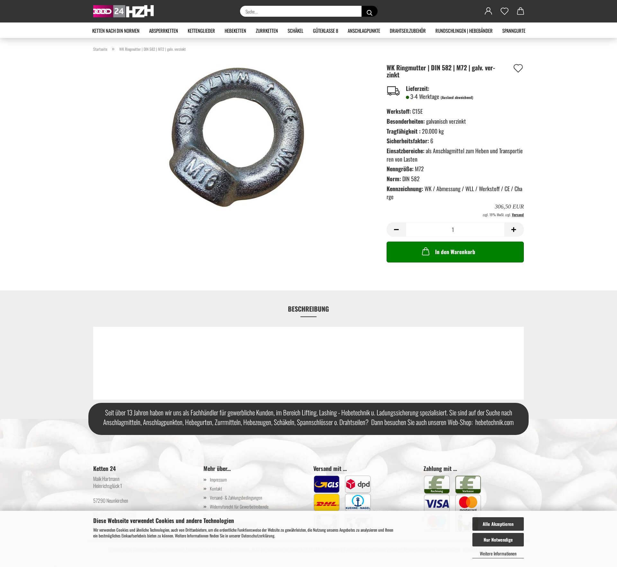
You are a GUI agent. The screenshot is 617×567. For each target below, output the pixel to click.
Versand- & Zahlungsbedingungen (236, 497)
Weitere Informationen (498, 553)
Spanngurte (513, 30)
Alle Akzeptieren (498, 523)
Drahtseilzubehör (408, 30)
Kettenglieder (201, 30)
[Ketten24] (126, 11)
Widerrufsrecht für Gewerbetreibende (239, 506)
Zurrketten (267, 30)
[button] (488, 11)
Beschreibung (308, 309)
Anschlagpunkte (364, 30)
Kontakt (216, 488)
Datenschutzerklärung (257, 535)
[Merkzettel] (504, 11)
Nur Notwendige (498, 539)
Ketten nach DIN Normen (115, 30)
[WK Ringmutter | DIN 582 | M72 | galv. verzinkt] (235, 137)
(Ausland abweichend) (457, 97)
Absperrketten (163, 30)
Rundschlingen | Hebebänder (464, 30)
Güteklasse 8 (325, 30)
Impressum (218, 479)
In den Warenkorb (455, 252)
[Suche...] (370, 11)
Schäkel (295, 30)
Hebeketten (235, 30)
